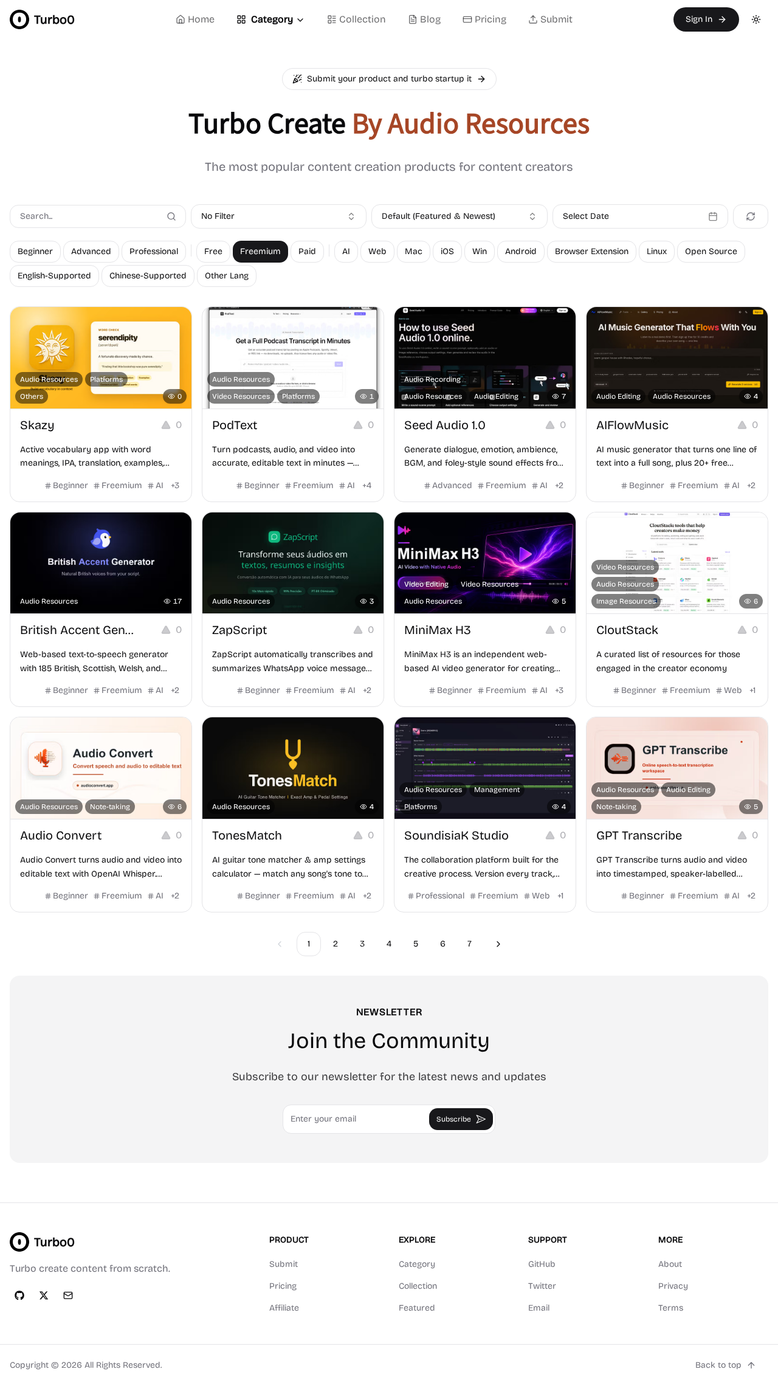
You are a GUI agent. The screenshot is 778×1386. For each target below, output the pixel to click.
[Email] (68, 1295)
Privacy (673, 1286)
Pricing (490, 19)
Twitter (542, 1286)
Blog (430, 19)
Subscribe (453, 1119)
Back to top (718, 1365)
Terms (670, 1308)
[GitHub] (19, 1295)
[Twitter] (43, 1295)
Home (201, 19)
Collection (362, 19)
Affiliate (284, 1308)
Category (272, 19)
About (670, 1264)
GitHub (542, 1264)
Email (538, 1308)
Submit (556, 19)
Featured (417, 1308)
